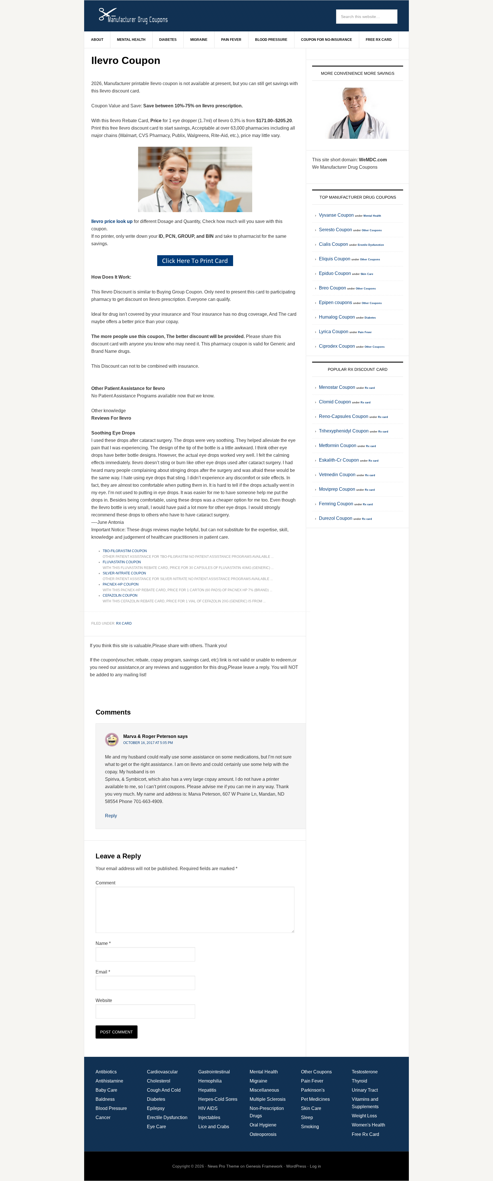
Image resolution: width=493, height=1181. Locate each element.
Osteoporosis (263, 1134)
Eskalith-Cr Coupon (339, 460)
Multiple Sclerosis (268, 1099)
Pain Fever (365, 332)
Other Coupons (372, 230)
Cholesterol (158, 1081)
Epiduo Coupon (335, 273)
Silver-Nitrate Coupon (124, 573)
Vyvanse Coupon (336, 215)
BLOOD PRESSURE (271, 40)
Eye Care (156, 1126)
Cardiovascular (162, 1071)
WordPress (296, 1166)
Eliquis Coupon (334, 258)
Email (103, 971)
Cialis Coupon (333, 244)
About (97, 40)
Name (103, 943)
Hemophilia (210, 1081)
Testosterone (365, 1071)
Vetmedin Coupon (337, 474)
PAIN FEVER (231, 40)
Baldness (105, 1099)
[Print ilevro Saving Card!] (195, 260)
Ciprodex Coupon (337, 346)
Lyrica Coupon (333, 331)
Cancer (103, 1117)
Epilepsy (156, 1108)
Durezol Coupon (335, 518)
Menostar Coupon (337, 387)
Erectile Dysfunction (371, 245)
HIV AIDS (208, 1108)
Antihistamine (109, 1081)
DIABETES (168, 40)
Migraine (258, 1081)
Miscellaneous (264, 1090)
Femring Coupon (336, 503)
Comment (105, 882)
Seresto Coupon (335, 229)
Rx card (124, 623)
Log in (315, 1166)
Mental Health (372, 215)
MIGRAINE (198, 40)
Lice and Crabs (213, 1126)
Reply (111, 815)
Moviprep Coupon (337, 489)
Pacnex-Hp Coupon (121, 584)
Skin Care (367, 274)
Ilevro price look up (112, 221)
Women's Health (368, 1124)
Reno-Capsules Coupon (343, 416)
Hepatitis (207, 1090)
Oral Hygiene (263, 1124)
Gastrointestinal (214, 1071)
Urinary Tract (365, 1090)
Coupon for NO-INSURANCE (326, 40)
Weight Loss (364, 1115)
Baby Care (106, 1090)
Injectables (209, 1117)
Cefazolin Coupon (120, 595)
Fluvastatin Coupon (122, 562)
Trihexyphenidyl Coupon (344, 430)
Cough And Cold (164, 1090)
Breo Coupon (332, 287)
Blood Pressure (111, 1108)
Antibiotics (106, 1071)
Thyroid (359, 1081)
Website (104, 1000)
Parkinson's (313, 1090)
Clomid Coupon (335, 401)
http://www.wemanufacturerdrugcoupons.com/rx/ (133, 15)
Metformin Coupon (337, 445)
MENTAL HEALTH (131, 40)
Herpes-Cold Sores (217, 1099)
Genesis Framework (264, 1166)
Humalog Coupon (337, 317)
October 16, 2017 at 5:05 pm (148, 743)
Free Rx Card (379, 40)
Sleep (307, 1117)
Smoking (310, 1126)
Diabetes (370, 317)
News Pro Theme (223, 1166)
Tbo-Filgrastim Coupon (125, 551)
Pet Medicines (315, 1099)
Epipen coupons (335, 302)
